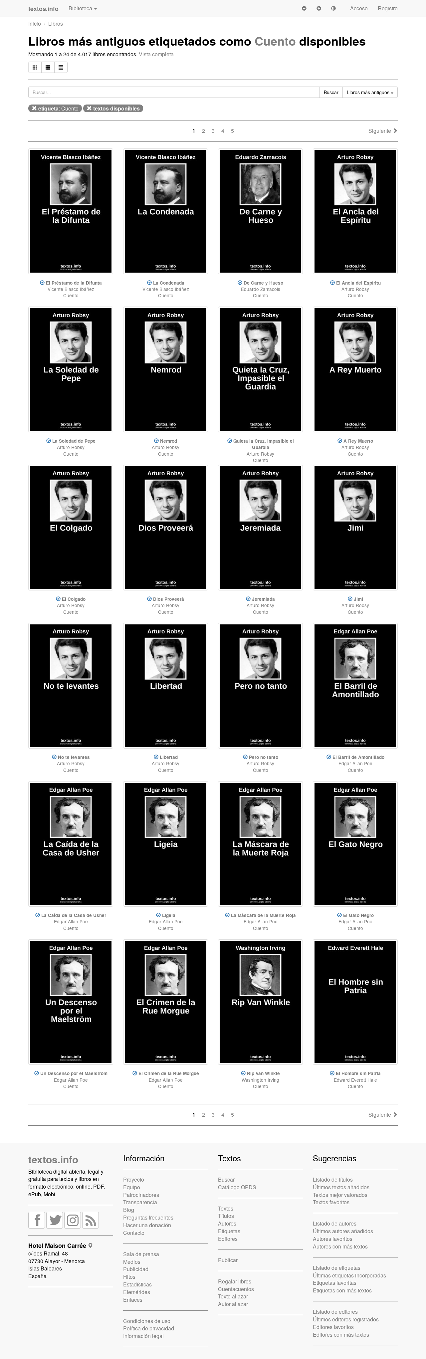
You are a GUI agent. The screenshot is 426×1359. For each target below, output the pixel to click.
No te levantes (74, 757)
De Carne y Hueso (263, 283)
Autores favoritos (332, 1239)
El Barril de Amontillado (358, 757)
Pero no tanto (263, 757)
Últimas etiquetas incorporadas (349, 1275)
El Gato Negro (358, 915)
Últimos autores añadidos (343, 1231)
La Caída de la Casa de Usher (73, 915)
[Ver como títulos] (48, 67)
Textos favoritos (331, 1202)
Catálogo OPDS (237, 1187)
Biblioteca (81, 8)
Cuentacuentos (236, 1289)
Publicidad (135, 1269)
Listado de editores (335, 1311)
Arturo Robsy (355, 289)
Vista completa (156, 54)
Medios (131, 1261)
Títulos (226, 1216)
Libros (55, 23)
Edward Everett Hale (355, 1079)
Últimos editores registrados (346, 1319)
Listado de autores (334, 1223)
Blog (128, 1210)
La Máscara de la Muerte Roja (263, 915)
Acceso (359, 8)
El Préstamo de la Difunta (74, 283)
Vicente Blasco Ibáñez (71, 289)
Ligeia (168, 915)
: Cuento (58, 108)
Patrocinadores (141, 1195)
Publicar (228, 1260)
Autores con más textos (340, 1246)
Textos (225, 1208)
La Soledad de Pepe (74, 441)
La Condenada (168, 283)
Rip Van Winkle (263, 1073)
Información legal (143, 1336)
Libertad (169, 757)
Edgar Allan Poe (355, 763)
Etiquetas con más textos (342, 1290)
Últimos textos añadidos (341, 1187)
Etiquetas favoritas (334, 1282)
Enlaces (132, 1299)
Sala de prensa (141, 1254)
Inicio (34, 23)
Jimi (358, 599)
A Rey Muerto (358, 441)
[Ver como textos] (61, 67)
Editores (228, 1239)
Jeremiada (263, 599)
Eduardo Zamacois (260, 289)
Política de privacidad (148, 1328)
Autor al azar (233, 1304)
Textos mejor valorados (340, 1195)
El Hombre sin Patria (358, 1073)
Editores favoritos (333, 1327)
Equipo (131, 1187)
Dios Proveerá (168, 599)
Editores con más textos (341, 1334)
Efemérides (136, 1292)
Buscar (226, 1179)
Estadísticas (137, 1284)
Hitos (129, 1276)
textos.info (53, 1159)
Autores (227, 1223)
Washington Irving (260, 1079)
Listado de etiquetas (336, 1267)
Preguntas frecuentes (148, 1217)
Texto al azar (233, 1296)
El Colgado (74, 599)
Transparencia (140, 1202)
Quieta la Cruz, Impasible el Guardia (263, 444)
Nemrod (168, 441)
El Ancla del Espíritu (358, 283)
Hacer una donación (147, 1225)
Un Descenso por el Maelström (73, 1073)
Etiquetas (229, 1231)
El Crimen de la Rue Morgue (168, 1073)
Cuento (275, 40)
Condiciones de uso (146, 1321)
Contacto (133, 1233)
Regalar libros (234, 1281)
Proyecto (133, 1179)
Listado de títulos (333, 1179)
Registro (388, 8)
